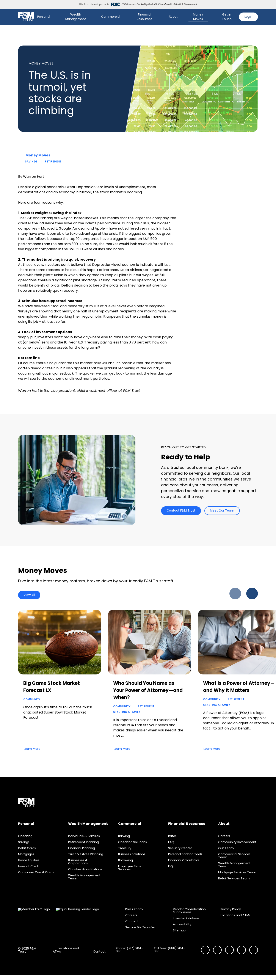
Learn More (32, 749)
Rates (172, 836)
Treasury (124, 848)
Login (248, 16)
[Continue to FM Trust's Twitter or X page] (241, 950)
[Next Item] (252, 593)
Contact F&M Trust (181, 510)
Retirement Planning (83, 842)
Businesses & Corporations (78, 861)
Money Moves (198, 16)
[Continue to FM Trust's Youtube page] (217, 950)
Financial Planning (81, 848)
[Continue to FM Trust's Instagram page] (205, 950)
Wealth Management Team (84, 876)
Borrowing (125, 860)
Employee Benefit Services (131, 867)
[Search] (212, 17)
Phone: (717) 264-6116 (129, 949)
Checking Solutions (132, 842)
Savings (31, 161)
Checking (25, 836)
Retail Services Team (234, 878)
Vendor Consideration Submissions (189, 910)
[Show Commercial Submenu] (123, 16)
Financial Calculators (183, 860)
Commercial (110, 16)
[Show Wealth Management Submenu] (93, 16)
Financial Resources (144, 16)
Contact (131, 921)
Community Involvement (237, 842)
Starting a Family (126, 712)
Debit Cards (27, 848)
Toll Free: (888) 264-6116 (169, 949)
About (173, 16)
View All (29, 595)
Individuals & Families (84, 836)
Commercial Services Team (234, 855)
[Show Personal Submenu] (53, 16)
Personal (43, 16)
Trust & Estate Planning (85, 854)
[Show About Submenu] (180, 16)
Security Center (180, 848)
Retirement (53, 161)
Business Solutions (131, 854)
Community (32, 699)
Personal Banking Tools (185, 854)
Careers (224, 836)
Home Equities (28, 860)
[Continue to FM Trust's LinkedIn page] (229, 950)
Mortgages (26, 854)
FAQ (171, 842)
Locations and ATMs (236, 915)
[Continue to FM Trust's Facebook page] (253, 950)
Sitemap (179, 930)
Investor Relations (186, 918)
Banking (124, 836)
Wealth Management (75, 16)
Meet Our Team (222, 510)
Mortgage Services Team (237, 872)
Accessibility (182, 924)
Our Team (226, 848)
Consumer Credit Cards (36, 872)
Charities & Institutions (85, 869)
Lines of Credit (29, 866)
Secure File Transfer (140, 927)
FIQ (170, 866)
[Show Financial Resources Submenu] (161, 16)
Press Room (134, 909)
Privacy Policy (231, 909)
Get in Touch (227, 16)
